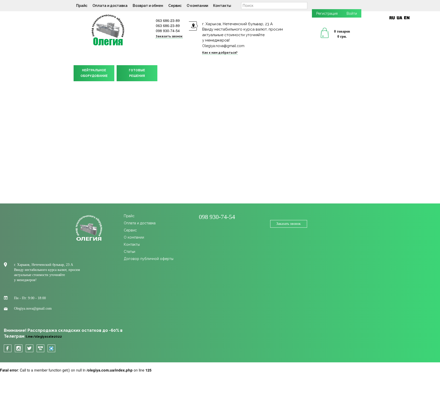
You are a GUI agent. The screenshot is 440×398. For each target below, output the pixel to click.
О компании (197, 6)
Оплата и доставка (110, 6)
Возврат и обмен (148, 6)
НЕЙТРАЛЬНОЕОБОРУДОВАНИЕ (94, 73)
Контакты (222, 6)
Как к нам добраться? (220, 52)
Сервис (175, 6)
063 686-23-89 (168, 20)
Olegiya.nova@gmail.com (223, 46)
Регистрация (327, 13)
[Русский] (392, 18)
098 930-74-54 (168, 30)
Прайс (81, 6)
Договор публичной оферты (148, 259)
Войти (352, 13)
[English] (407, 18)
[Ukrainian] (399, 18)
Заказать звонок (288, 224)
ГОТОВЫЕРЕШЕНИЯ (137, 73)
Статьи (129, 252)
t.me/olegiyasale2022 (43, 336)
